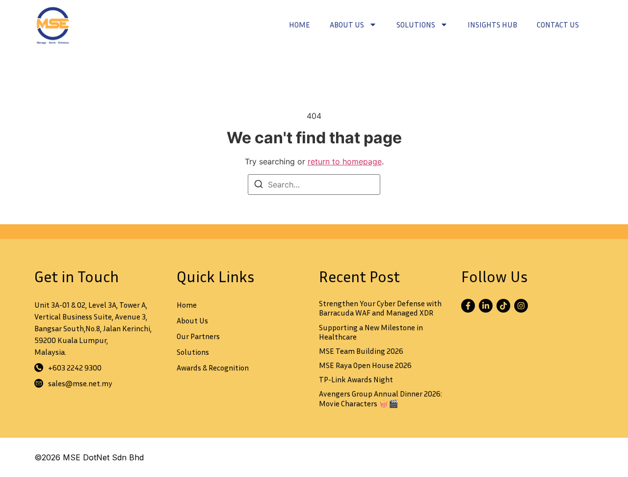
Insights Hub (492, 24)
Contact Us (558, 24)
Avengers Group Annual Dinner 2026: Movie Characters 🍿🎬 (380, 398)
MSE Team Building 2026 (361, 351)
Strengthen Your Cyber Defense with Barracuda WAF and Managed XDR (380, 308)
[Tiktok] (503, 306)
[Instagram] (521, 306)
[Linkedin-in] (486, 306)
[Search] (258, 185)
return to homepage (345, 161)
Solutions (415, 24)
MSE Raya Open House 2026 (365, 365)
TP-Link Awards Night (356, 379)
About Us (347, 24)
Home (299, 24)
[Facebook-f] (468, 306)
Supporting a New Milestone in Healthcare (371, 332)
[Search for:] (314, 184)
